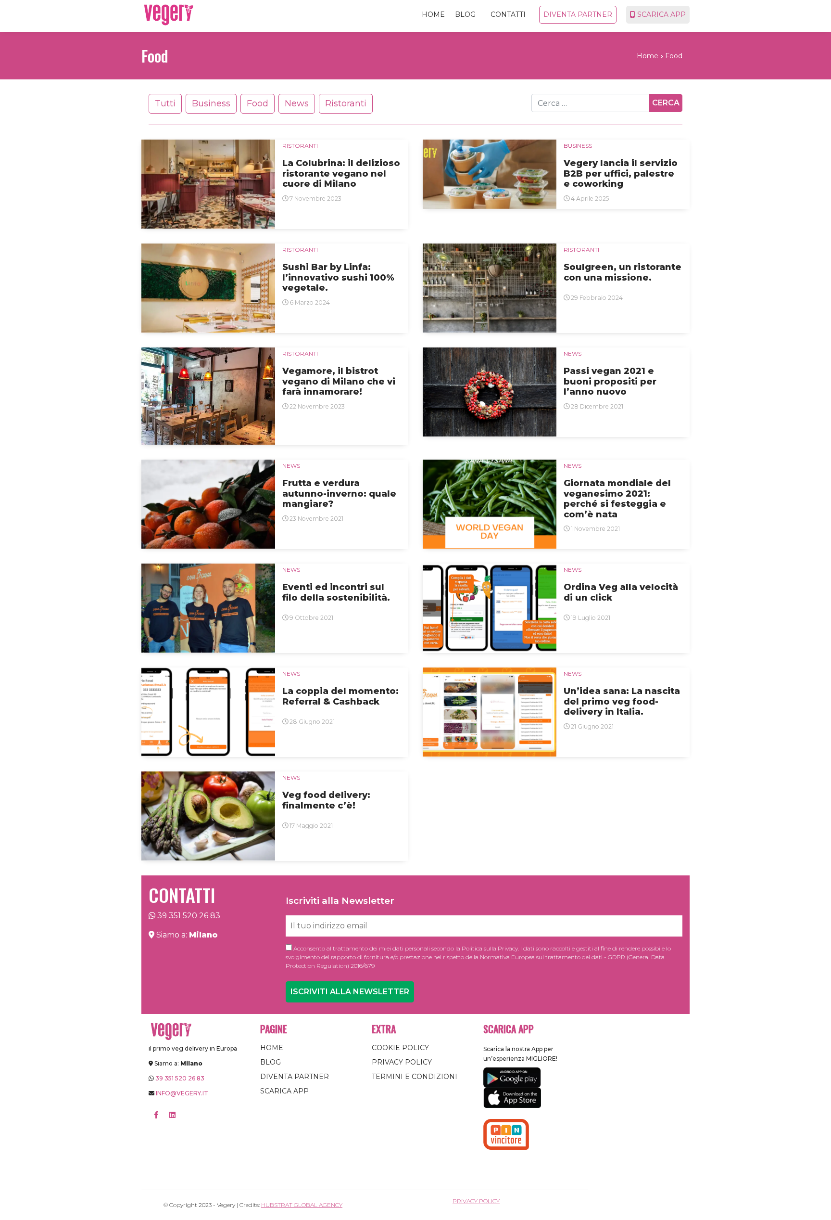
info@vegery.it (182, 1093)
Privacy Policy (402, 1062)
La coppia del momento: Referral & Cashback (340, 696)
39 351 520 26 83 (188, 915)
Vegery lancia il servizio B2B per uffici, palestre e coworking (621, 173)
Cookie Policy (400, 1047)
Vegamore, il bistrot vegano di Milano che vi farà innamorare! (338, 381)
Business (211, 103)
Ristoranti (345, 103)
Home (433, 14)
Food (257, 103)
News (297, 103)
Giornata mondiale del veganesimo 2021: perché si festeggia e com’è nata (617, 499)
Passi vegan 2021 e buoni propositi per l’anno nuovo (610, 381)
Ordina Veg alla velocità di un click (621, 592)
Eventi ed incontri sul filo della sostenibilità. (336, 592)
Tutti (165, 103)
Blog (465, 14)
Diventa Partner (577, 14)
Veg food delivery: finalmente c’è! (326, 800)
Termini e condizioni (414, 1076)
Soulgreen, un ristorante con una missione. (622, 272)
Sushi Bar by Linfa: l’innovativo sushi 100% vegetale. (338, 277)
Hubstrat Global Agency (301, 1204)
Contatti (508, 14)
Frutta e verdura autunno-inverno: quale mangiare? (339, 493)
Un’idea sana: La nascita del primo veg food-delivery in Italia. (622, 701)
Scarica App (660, 14)
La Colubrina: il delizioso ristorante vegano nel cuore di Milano (341, 173)
